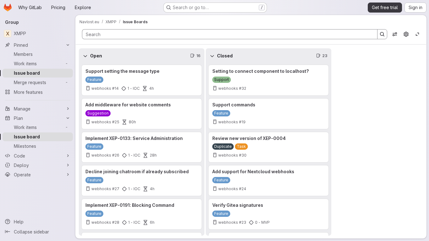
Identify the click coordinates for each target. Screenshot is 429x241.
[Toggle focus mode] (417, 34)
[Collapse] (85, 56)
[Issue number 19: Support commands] (269, 114)
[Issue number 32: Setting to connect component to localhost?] (269, 80)
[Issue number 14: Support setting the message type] (142, 80)
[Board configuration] (406, 34)
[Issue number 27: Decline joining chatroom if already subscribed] (142, 180)
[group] (141, 149)
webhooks (101, 88)
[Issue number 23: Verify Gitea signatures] (269, 214)
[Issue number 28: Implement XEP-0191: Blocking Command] (142, 214)
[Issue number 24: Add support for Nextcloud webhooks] (269, 180)
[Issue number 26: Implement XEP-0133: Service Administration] (142, 147)
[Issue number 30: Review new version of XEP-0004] (269, 147)
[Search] (382, 34)
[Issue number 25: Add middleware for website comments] (142, 114)
